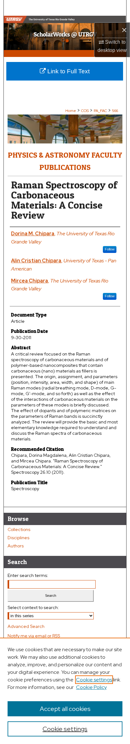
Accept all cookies (65, 709)
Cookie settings (94, 679)
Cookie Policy (91, 687)
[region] (65, 691)
